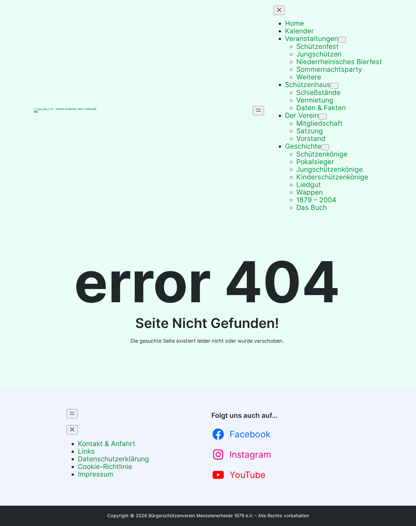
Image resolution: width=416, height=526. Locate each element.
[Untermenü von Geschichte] (325, 147)
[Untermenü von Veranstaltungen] (342, 40)
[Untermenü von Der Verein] (323, 116)
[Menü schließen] (279, 10)
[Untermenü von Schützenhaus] (334, 86)
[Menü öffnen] (258, 110)
